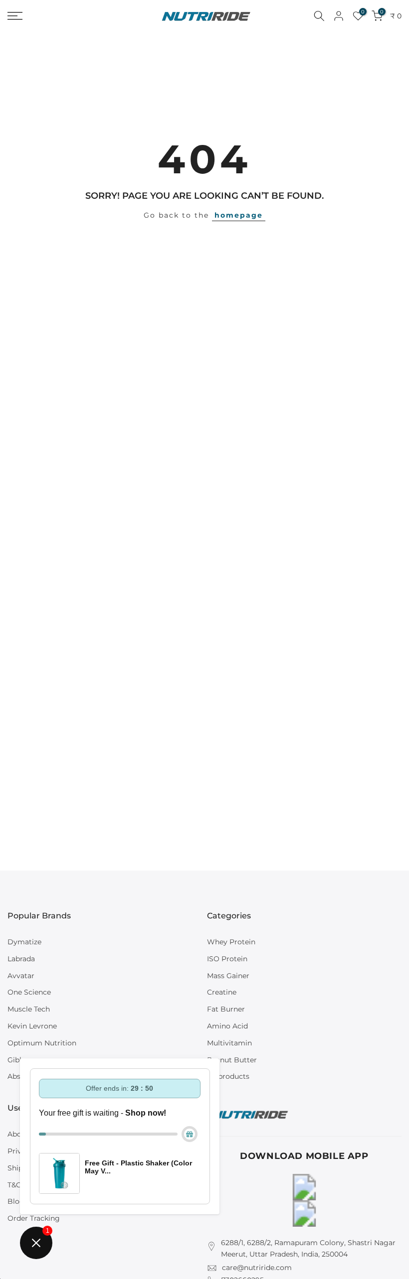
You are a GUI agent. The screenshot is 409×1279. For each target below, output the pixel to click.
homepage (238, 215)
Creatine (221, 992)
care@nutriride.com (257, 1267)
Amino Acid (227, 1026)
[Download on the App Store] (304, 1213)
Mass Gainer (228, 975)
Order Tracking (33, 1218)
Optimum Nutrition (41, 1042)
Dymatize (24, 941)
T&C (14, 1184)
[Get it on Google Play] (304, 1187)
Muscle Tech (28, 1009)
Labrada (21, 958)
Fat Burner (226, 1009)
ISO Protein (227, 958)
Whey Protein (231, 941)
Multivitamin (229, 1042)
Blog (15, 1201)
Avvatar (20, 975)
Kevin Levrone (32, 1026)
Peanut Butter (232, 1059)
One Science (29, 992)
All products (228, 1076)
